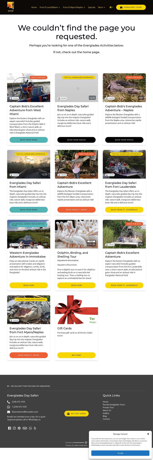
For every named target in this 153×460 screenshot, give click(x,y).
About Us (107, 410)
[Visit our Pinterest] (19, 428)
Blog (105, 416)
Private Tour (108, 407)
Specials (91, 7)
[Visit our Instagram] (14, 428)
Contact (106, 419)
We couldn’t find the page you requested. (31, 386)
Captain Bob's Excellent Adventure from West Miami (27, 110)
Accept (120, 453)
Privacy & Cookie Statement (76, 445)
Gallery (106, 413)
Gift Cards (64, 328)
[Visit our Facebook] (9, 428)
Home (34, 7)
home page (91, 52)
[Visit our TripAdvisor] (24, 428)
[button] (148, 434)
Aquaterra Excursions (67, 260)
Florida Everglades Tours (114, 404)
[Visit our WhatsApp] (30, 428)
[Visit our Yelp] (35, 428)
